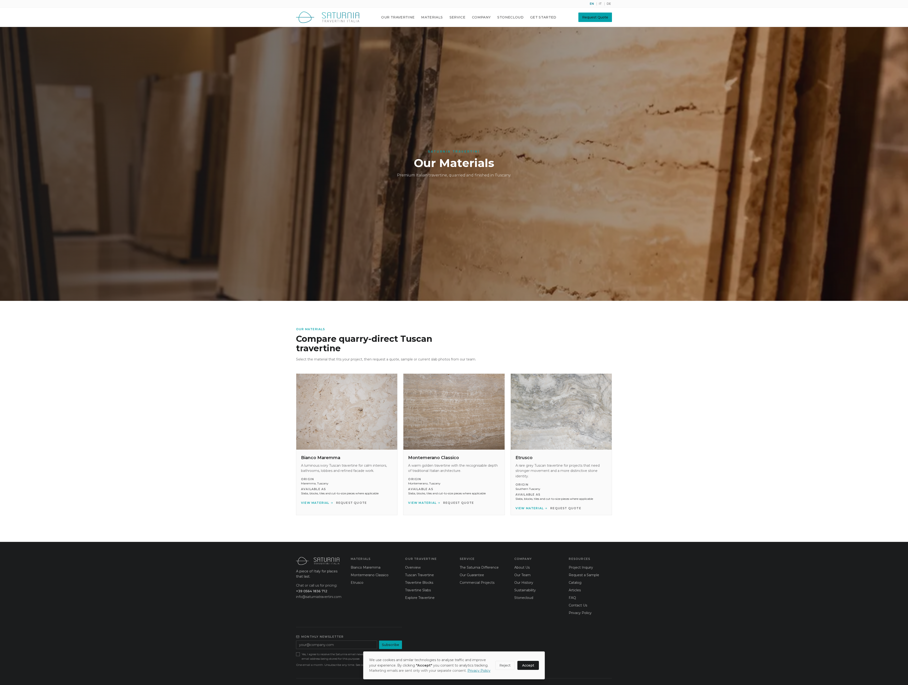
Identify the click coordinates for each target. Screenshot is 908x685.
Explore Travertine (420, 598)
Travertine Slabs (418, 590)
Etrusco (357, 582)
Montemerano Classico (370, 575)
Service (457, 17)
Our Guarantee (472, 575)
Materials (432, 17)
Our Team (522, 575)
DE (609, 3)
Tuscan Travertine (419, 575)
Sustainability (525, 590)
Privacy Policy (580, 613)
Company (481, 17)
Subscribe (390, 645)
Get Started (543, 17)
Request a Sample (584, 575)
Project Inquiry (581, 567)
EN (592, 3)
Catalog (575, 582)
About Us (522, 567)
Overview (413, 567)
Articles (575, 590)
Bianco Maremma (365, 567)
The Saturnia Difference (479, 567)
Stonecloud (510, 17)
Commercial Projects (477, 582)
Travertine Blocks (419, 582)
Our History (523, 582)
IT (600, 3)
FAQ (572, 598)
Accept (528, 665)
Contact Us (578, 605)
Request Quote (595, 17)
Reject (505, 665)
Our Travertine (398, 17)
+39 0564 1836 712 (311, 591)
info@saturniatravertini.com (317, 597)
